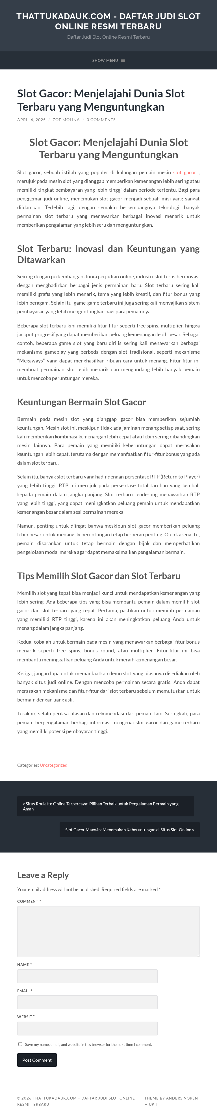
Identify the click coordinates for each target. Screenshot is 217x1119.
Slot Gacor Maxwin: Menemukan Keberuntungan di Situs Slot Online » (129, 829)
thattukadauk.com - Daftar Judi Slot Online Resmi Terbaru (108, 21)
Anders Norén (182, 1098)
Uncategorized (53, 765)
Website (26, 1017)
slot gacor (184, 172)
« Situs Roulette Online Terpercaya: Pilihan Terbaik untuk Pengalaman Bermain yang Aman (101, 806)
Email (24, 991)
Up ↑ (154, 1104)
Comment (29, 901)
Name (24, 964)
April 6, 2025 (31, 119)
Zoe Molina (66, 119)
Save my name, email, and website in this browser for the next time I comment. (88, 1044)
